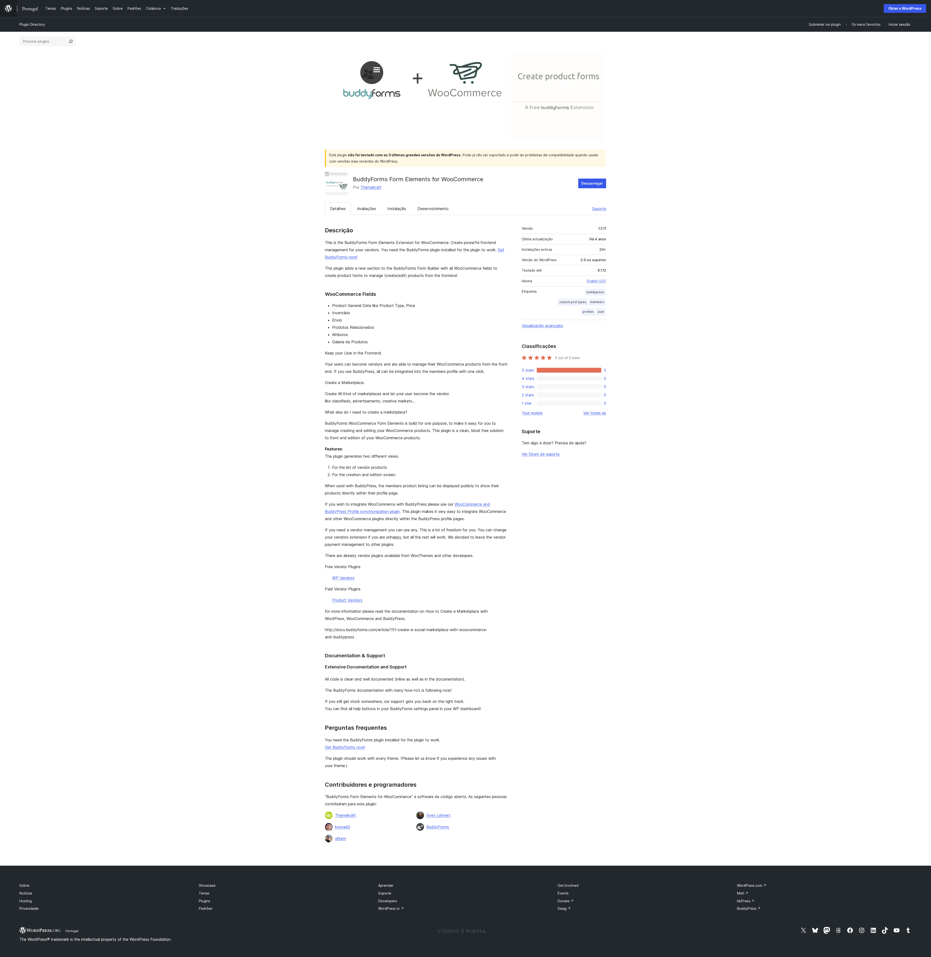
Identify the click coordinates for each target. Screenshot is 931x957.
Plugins (204, 901)
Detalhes (338, 208)
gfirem (340, 838)
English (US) (596, 281)
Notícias (25, 893)
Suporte (599, 208)
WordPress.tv (391, 908)
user (601, 312)
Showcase (207, 885)
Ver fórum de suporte (541, 454)
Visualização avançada (542, 325)
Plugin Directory (32, 24)
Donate (566, 901)
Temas (204, 893)
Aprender (385, 885)
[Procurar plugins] (71, 41)
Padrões (205, 908)
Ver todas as (594, 412)
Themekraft (371, 187)
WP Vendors (343, 577)
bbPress (745, 901)
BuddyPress (749, 908)
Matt (742, 893)
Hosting (25, 901)
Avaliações (366, 208)
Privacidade (29, 908)
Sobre (24, 885)
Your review (532, 412)
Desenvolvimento (433, 208)
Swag (564, 908)
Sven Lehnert (438, 815)
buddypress (595, 292)
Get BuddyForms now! (345, 747)
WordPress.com (751, 885)
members (597, 302)
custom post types (572, 302)
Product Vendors (347, 600)
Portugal (72, 931)
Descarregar (592, 183)
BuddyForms (437, 826)
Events (563, 893)
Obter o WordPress (905, 8)
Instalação (396, 208)
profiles (588, 312)
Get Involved (568, 885)
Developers (387, 901)
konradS (342, 826)
